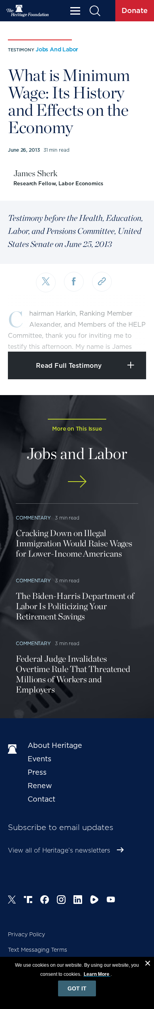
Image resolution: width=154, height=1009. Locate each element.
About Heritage (55, 745)
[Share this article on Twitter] (46, 282)
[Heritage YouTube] (111, 900)
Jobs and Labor (57, 49)
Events (39, 759)
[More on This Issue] (77, 481)
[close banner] (147, 964)
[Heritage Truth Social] (28, 900)
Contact (41, 799)
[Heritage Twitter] (12, 900)
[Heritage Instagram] (61, 900)
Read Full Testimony (69, 365)
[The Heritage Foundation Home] (27, 11)
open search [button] (95, 11)
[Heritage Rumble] (94, 900)
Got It (77, 988)
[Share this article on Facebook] (74, 282)
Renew (40, 785)
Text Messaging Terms (37, 950)
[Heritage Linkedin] (77, 900)
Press (37, 772)
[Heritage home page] (14, 749)
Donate (135, 10)
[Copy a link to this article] (102, 282)
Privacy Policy (26, 934)
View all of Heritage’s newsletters (59, 850)
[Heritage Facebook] (44, 900)
